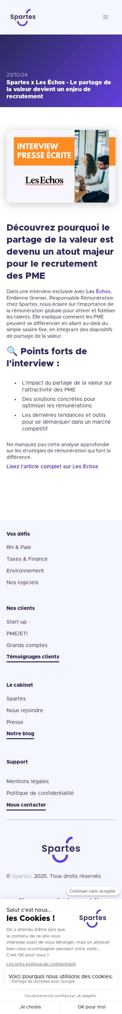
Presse (15, 722)
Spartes (16, 698)
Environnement (25, 570)
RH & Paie (19, 547)
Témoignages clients (33, 656)
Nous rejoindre (25, 710)
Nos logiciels (22, 582)
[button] (105, 17)
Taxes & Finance (27, 559)
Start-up (17, 622)
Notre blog (20, 733)
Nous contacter (26, 805)
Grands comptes (27, 645)
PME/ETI (17, 633)
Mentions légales (28, 781)
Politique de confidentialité (40, 793)
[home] (51, 17)
